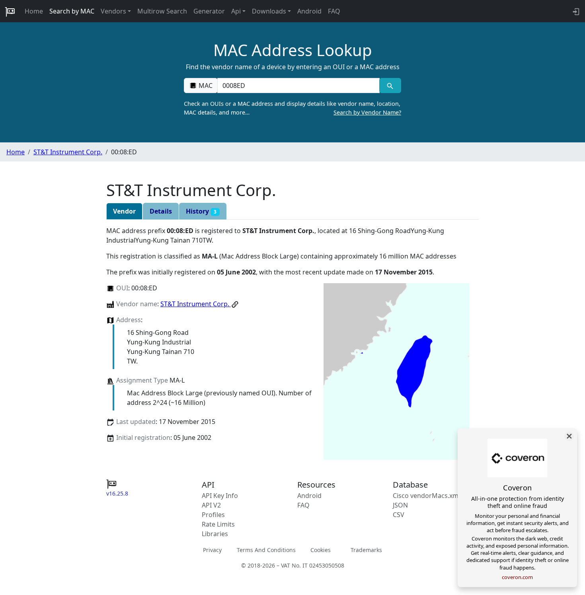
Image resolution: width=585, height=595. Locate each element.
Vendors (113, 11)
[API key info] (575, 11)
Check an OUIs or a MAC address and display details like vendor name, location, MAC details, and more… (292, 108)
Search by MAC (71, 11)
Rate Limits (218, 524)
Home (34, 11)
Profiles (213, 514)
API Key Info (220, 495)
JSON (400, 505)
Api (236, 11)
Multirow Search (162, 11)
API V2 (211, 505)
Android (309, 11)
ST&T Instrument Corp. (67, 152)
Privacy (212, 550)
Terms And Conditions (266, 550)
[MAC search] (390, 85)
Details (161, 211)
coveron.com (517, 577)
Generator (209, 11)
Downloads (269, 11)
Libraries (215, 533)
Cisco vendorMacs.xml (426, 495)
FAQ (334, 11)
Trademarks (366, 550)
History (201, 211)
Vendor (124, 211)
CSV (398, 514)
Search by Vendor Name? (367, 112)
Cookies (320, 550)
